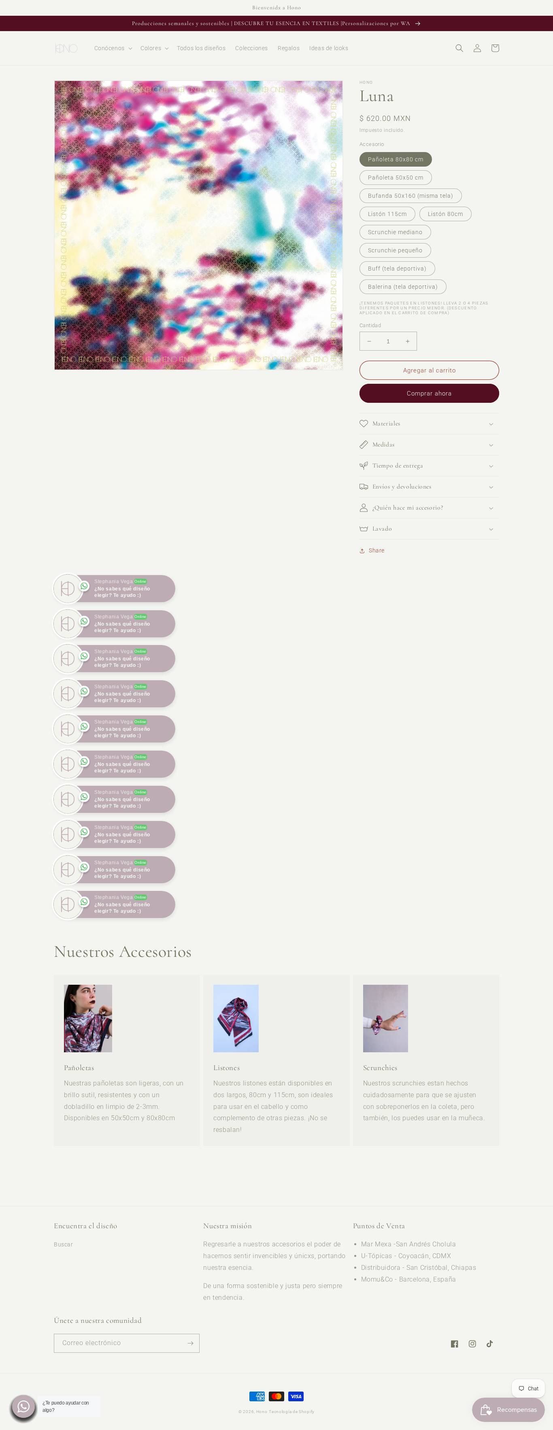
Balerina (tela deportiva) (403, 286)
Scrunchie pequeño (395, 250)
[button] (112, 48)
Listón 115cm (387, 214)
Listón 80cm (445, 214)
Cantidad (370, 325)
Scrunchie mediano (395, 232)
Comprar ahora (429, 393)
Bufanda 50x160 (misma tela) (410, 195)
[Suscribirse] (190, 1378)
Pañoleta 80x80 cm (395, 159)
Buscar (63, 1279)
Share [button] (377, 550)
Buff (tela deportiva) (397, 268)
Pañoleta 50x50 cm (395, 177)
